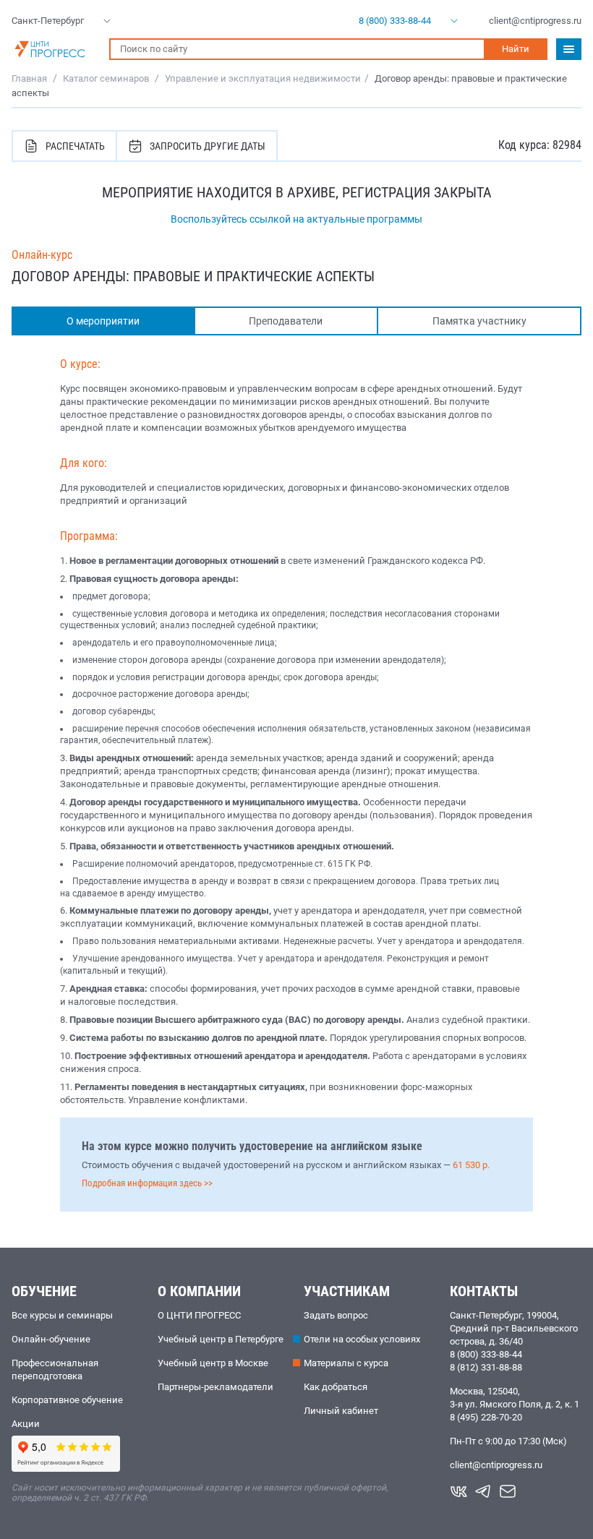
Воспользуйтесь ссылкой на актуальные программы (296, 219)
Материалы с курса (346, 1363)
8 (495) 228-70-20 (486, 1417)
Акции (26, 1423)
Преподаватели (286, 321)
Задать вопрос (336, 1315)
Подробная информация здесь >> (147, 1183)
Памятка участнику (479, 321)
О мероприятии (103, 321)
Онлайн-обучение (51, 1339)
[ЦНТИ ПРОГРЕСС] (53, 49)
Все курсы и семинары (62, 1315)
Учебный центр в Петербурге (220, 1339)
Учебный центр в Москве (213, 1363)
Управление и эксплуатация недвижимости (263, 78)
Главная (29, 78)
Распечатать (75, 146)
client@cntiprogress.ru (496, 1464)
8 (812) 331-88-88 (486, 1367)
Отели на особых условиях (362, 1339)
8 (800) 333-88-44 (486, 1354)
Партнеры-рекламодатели (215, 1386)
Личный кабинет (341, 1410)
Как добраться (335, 1386)
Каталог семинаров (106, 78)
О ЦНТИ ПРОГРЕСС (199, 1315)
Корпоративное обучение (67, 1399)
